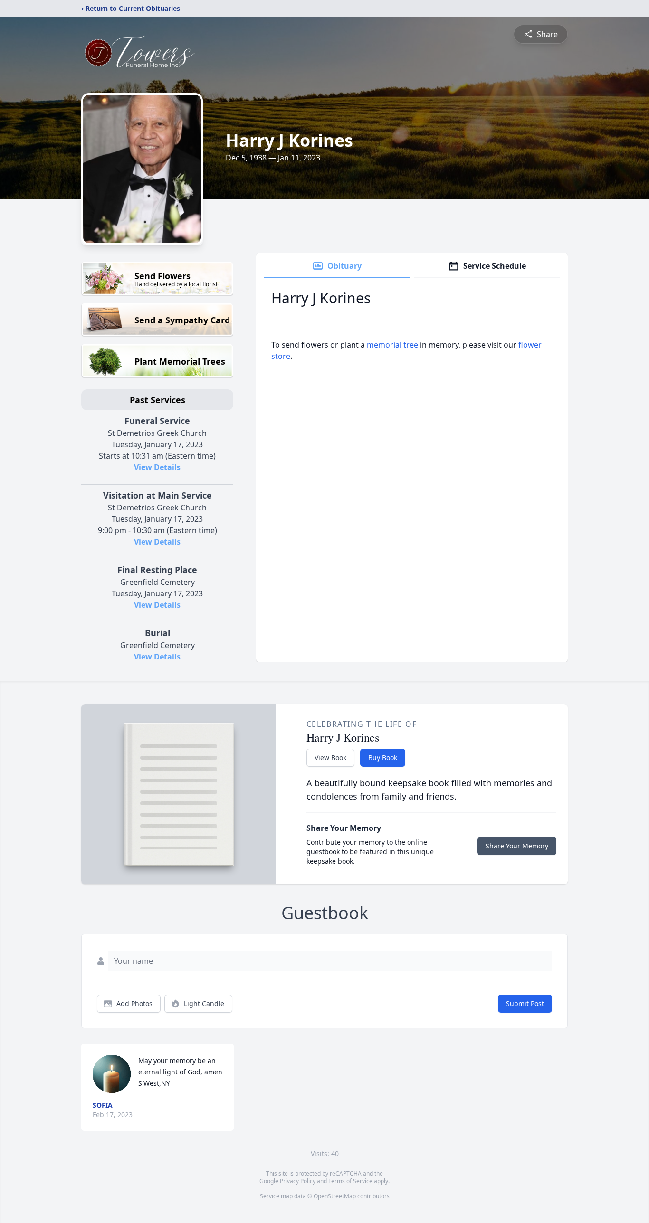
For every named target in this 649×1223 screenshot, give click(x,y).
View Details (157, 467)
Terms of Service (350, 1181)
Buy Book (382, 757)
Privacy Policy (297, 1181)
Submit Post (525, 1003)
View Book (330, 757)
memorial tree (392, 344)
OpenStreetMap (335, 1196)
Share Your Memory (517, 845)
